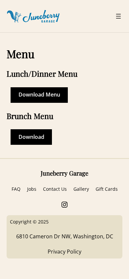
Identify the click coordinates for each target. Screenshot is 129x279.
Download (31, 136)
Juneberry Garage (64, 173)
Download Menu (39, 94)
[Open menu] (118, 16)
